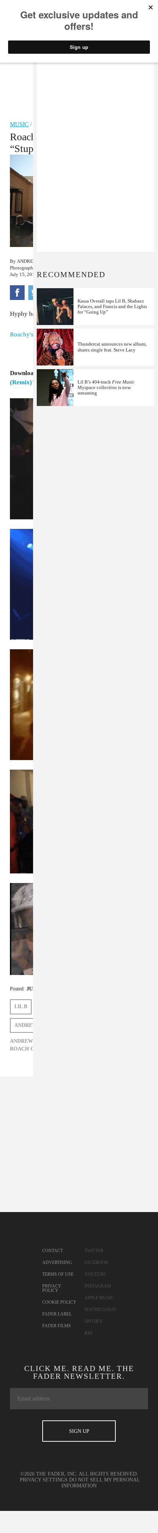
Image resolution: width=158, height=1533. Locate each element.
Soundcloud (100, 1309)
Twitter (94, 1250)
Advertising (57, 1262)
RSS (89, 1333)
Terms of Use (57, 1274)
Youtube (95, 1274)
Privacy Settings (44, 1480)
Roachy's (21, 334)
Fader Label (57, 1314)
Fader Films (56, 1325)
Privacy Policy (51, 1288)
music (19, 124)
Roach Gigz (27, 1049)
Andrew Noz (32, 261)
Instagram (98, 1286)
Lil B (20, 1006)
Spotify (94, 1321)
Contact (52, 1250)
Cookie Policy (59, 1302)
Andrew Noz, (28, 1041)
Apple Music (99, 1297)
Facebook (96, 1262)
